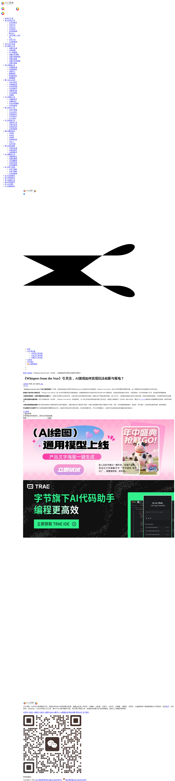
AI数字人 (56, 712)
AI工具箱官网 (40, 780)
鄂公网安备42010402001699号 (75, 780)
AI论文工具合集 (37, 355)
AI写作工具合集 (37, 353)
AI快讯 (29, 373)
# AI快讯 (26, 411)
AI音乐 (41, 712)
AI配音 (36, 712)
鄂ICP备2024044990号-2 (53, 780)
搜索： (25, 418)
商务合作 (79, 712)
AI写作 (25, 712)
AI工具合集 (31, 351)
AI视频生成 (64, 712)
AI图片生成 (49, 712)
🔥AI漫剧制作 (32, 364)
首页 (28, 349)
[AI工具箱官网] (33, 192)
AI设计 (30, 712)
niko (41, 384)
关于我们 (30, 362)
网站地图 (72, 712)
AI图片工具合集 (37, 357)
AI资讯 (29, 360)
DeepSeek (143, 399)
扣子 (167, 706)
